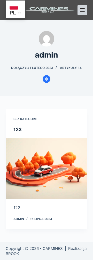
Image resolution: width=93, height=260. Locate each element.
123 (17, 129)
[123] (47, 168)
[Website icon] (46, 79)
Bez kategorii (24, 119)
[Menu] (82, 10)
